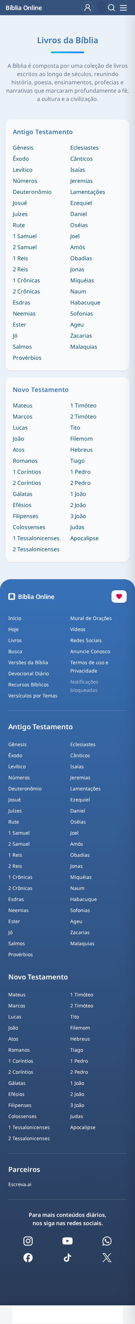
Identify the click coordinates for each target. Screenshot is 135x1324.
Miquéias (82, 280)
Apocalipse (84, 538)
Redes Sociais (86, 640)
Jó (15, 335)
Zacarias (81, 335)
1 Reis (20, 258)
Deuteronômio (32, 192)
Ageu (77, 324)
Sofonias (81, 313)
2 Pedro (80, 483)
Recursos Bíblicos (28, 684)
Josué (20, 203)
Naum (78, 291)
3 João (78, 516)
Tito (75, 427)
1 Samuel (25, 236)
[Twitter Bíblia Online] (106, 1257)
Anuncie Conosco (90, 651)
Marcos (23, 416)
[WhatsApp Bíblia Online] (106, 1241)
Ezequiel (81, 203)
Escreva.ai (20, 1184)
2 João (78, 505)
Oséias (79, 225)
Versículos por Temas (32, 695)
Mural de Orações (91, 618)
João (18, 438)
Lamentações (87, 192)
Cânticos (81, 158)
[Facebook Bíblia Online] (28, 1257)
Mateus (23, 405)
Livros (15, 640)
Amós (77, 247)
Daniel (78, 214)
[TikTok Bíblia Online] (67, 1257)
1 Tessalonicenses (36, 538)
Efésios (22, 505)
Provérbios (27, 357)
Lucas (20, 427)
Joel (75, 236)
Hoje (13, 629)
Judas (77, 527)
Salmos (22, 346)
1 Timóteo (83, 405)
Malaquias (83, 346)
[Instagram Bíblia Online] (28, 1241)
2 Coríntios (27, 483)
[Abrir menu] (123, 7)
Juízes (20, 214)
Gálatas (23, 494)
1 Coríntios (27, 472)
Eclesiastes (84, 147)
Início (14, 618)
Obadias (81, 258)
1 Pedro (80, 472)
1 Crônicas (26, 280)
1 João (78, 494)
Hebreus (81, 449)
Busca (15, 651)
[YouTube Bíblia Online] (67, 1241)
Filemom (81, 438)
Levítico (23, 169)
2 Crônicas (26, 291)
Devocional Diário (28, 673)
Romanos (25, 460)
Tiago (77, 460)
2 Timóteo (83, 416)
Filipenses (25, 516)
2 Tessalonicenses (36, 549)
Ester (19, 324)
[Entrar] (87, 7)
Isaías (77, 169)
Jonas (77, 269)
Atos (19, 449)
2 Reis (20, 269)
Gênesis (23, 147)
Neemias (24, 313)
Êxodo (21, 158)
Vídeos (78, 629)
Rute (19, 225)
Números (25, 181)
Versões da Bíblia (28, 662)
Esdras (21, 302)
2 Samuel (25, 247)
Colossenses (29, 527)
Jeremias (81, 181)
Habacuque (85, 302)
